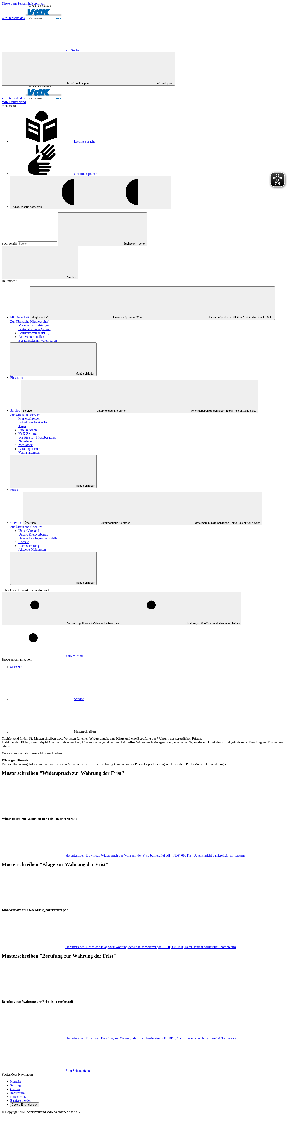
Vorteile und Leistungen (34, 325)
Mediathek (25, 445)
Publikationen (27, 430)
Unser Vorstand (28, 530)
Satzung (15, 1085)
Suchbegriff (10, 243)
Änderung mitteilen (31, 336)
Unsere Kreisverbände (33, 534)
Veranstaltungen (29, 452)
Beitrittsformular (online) (34, 329)
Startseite (16, 666)
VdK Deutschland (14, 102)
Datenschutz (18, 1096)
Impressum (17, 1093)
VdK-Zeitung (27, 433)
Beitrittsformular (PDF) (33, 333)
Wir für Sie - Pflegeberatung (37, 437)
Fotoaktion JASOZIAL (34, 422)
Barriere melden (20, 1100)
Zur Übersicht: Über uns (26, 527)
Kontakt (23, 542)
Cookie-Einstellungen (24, 1104)
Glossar (15, 1089)
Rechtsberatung (28, 546)
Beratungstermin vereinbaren (37, 340)
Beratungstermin (29, 449)
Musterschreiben (29, 418)
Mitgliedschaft (20, 317)
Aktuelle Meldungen (32, 549)
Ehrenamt (16, 377)
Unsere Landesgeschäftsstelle (37, 538)
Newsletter (25, 441)
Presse (14, 489)
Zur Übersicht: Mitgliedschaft (29, 321)
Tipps (22, 426)
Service (15, 410)
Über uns (16, 522)
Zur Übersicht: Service (25, 415)
